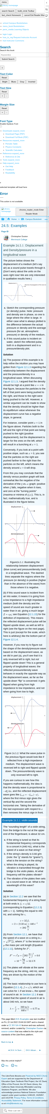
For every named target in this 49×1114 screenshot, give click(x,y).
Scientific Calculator (13, 150)
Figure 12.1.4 (10, 639)
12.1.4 (17, 987)
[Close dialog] (1, 197)
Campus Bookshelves (35, 219)
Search (5, 1111)
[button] (9, 170)
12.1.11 (8, 948)
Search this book (7, 50)
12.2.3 (37, 907)
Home (14, 219)
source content (8, 1031)
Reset (4, 78)
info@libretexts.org (14, 1103)
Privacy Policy (20, 1098)
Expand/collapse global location (46, 218)
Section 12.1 (20, 934)
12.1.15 (33, 614)
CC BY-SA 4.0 (15, 1025)
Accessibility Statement (11, 1100)
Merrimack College (19, 240)
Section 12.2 (16, 896)
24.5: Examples (22, 1019)
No (16, 1066)
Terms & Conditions (35, 1098)
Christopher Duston (34, 1028)
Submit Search (8, 59)
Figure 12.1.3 (23, 367)
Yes (6, 1066)
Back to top (6, 1042)
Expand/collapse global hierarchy (4, 219)
